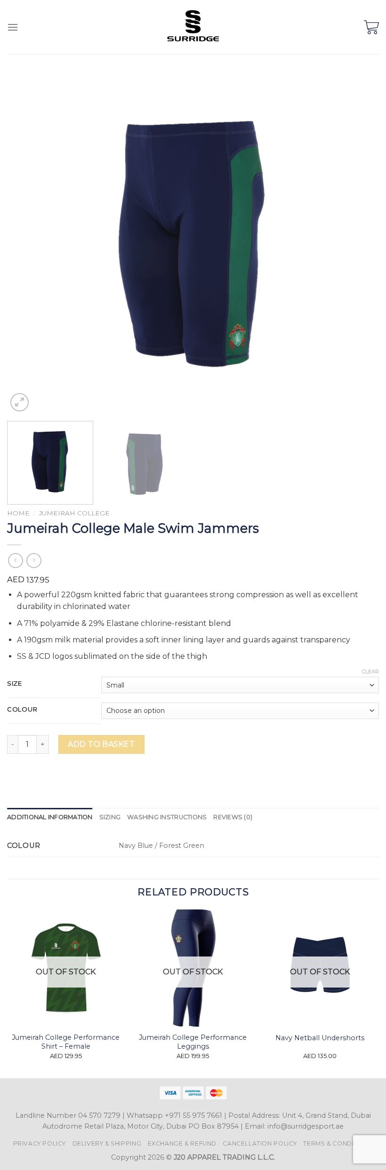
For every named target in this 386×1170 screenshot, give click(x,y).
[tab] (50, 817)
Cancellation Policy (260, 1143)
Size (14, 683)
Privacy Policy (39, 1143)
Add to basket (101, 744)
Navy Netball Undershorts (319, 1038)
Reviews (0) (232, 817)
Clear (370, 671)
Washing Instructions (167, 817)
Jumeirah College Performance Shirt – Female (66, 1042)
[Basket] (371, 27)
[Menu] (12, 27)
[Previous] (26, 243)
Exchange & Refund (182, 1143)
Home (18, 513)
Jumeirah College (74, 513)
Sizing (110, 817)
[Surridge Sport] (193, 27)
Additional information (50, 817)
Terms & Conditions (338, 1143)
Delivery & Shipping (107, 1143)
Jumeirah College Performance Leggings (193, 1042)
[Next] (359, 243)
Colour (22, 709)
